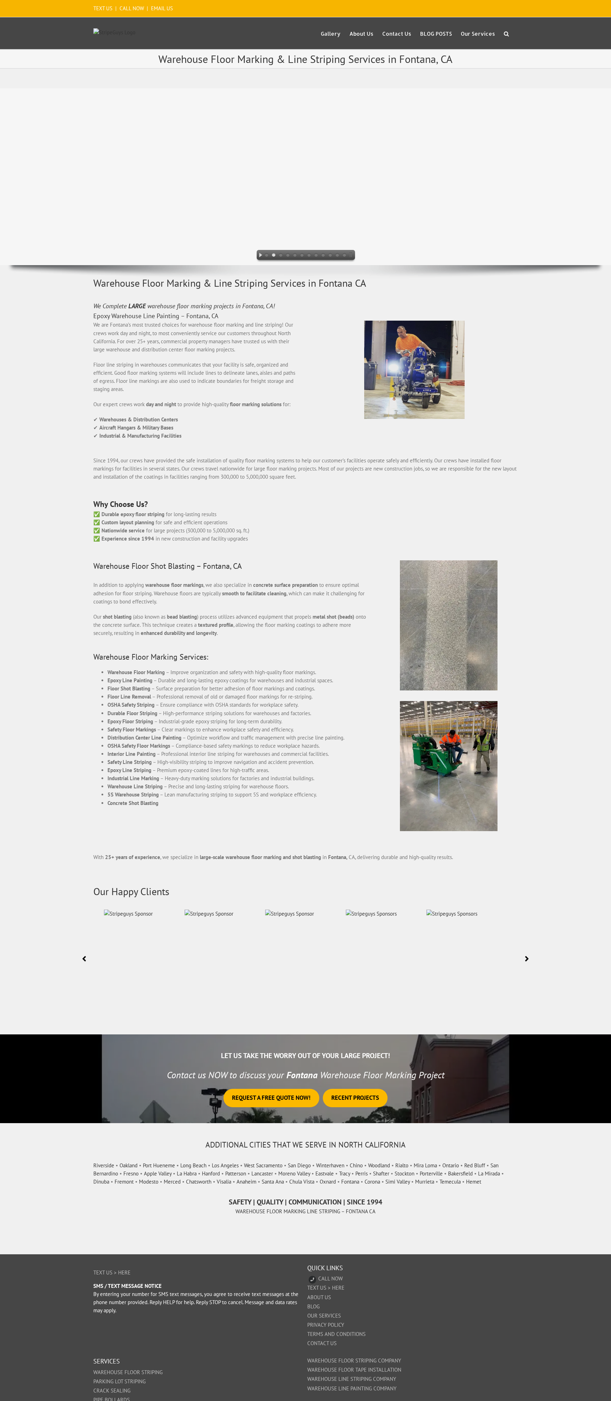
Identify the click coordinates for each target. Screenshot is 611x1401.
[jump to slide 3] (280, 256)
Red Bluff (474, 1165)
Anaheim (246, 1181)
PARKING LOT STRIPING (119, 1381)
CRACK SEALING (111, 1390)
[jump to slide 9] (323, 256)
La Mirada (489, 1173)
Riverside (103, 1165)
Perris (361, 1173)
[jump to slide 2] (273, 256)
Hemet (473, 1181)
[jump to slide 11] (337, 256)
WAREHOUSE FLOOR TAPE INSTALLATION (354, 1369)
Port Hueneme (159, 1165)
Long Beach (193, 1165)
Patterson (235, 1173)
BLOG (313, 1306)
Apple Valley (157, 1173)
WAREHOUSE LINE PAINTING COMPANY (351, 1388)
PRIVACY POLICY (325, 1324)
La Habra (187, 1173)
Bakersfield (460, 1173)
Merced (172, 1181)
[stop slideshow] (352, 256)
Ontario (450, 1165)
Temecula (450, 1181)
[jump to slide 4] (287, 256)
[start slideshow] (259, 256)
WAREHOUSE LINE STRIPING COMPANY (351, 1379)
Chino (356, 1165)
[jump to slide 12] (344, 256)
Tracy (344, 1173)
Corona (372, 1181)
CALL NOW (132, 8)
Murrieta (424, 1181)
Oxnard (328, 1181)
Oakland (129, 1165)
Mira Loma (425, 1165)
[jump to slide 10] (330, 256)
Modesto (148, 1181)
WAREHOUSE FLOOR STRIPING (128, 1372)
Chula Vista (301, 1181)
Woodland (379, 1165)
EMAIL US (162, 8)
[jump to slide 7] (309, 256)
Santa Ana (273, 1181)
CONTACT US (322, 1343)
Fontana (350, 1181)
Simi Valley (397, 1181)
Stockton (404, 1173)
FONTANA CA (361, 1211)
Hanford (211, 1173)
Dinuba (101, 1181)
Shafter (381, 1173)
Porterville (431, 1173)
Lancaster (262, 1173)
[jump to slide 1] (266, 256)
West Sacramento (263, 1165)
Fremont (124, 1181)
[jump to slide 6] (302, 256)
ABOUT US (319, 1297)
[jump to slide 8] (316, 256)
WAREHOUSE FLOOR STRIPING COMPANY (354, 1360)
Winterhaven (330, 1165)
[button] (506, 33)
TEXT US (103, 8)
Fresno (131, 1173)
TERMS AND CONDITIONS (336, 1334)
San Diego (299, 1165)
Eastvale (324, 1173)
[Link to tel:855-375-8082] (312, 1279)
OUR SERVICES (324, 1315)
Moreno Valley (294, 1173)
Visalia (224, 1181)
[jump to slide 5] (294, 256)
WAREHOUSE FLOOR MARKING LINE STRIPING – (290, 1211)
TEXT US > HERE (111, 1272)
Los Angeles (225, 1165)
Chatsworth (198, 1181)
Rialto (401, 1165)
